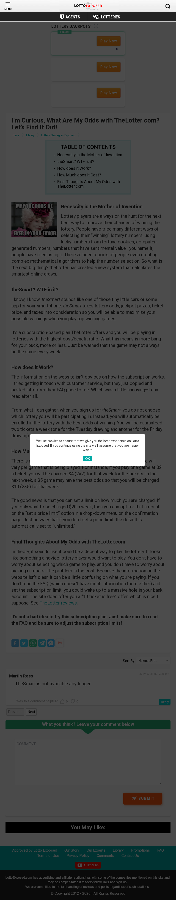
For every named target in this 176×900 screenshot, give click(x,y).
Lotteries (110, 17)
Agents (73, 17)
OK (87, 458)
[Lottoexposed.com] (88, 6)
